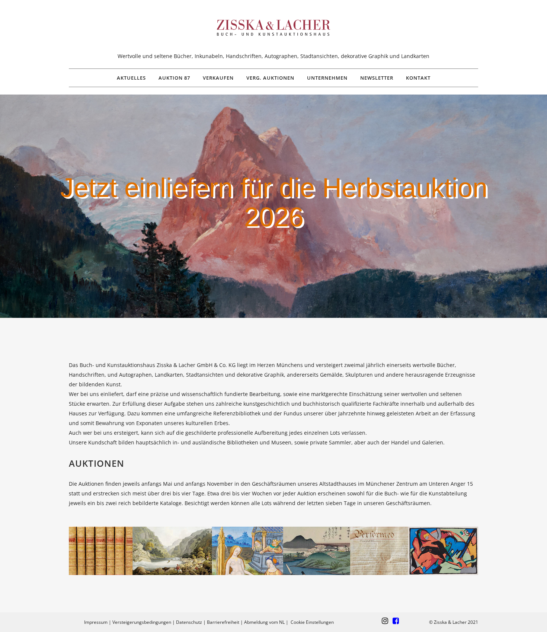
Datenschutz (189, 622)
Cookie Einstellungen (312, 622)
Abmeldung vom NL (264, 622)
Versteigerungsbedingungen (141, 622)
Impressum (96, 622)
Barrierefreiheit (223, 622)
